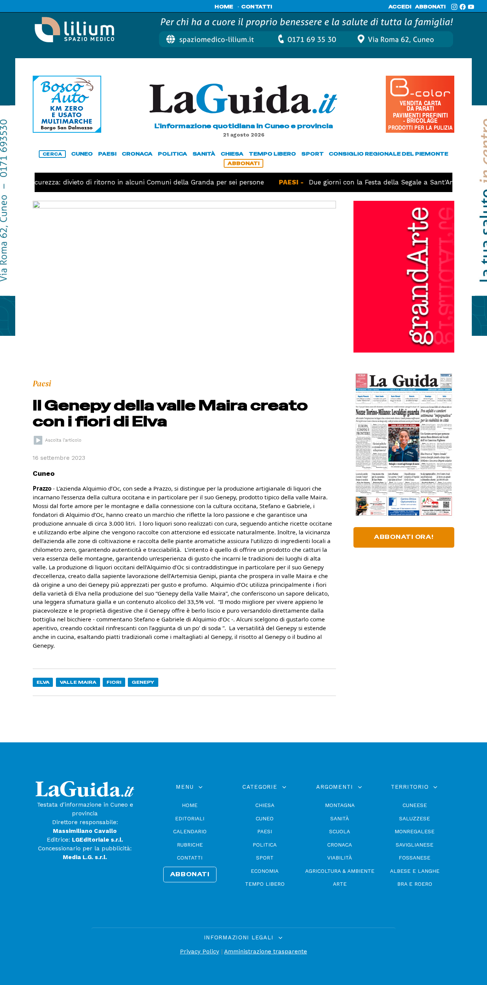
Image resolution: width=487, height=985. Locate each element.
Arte (340, 884)
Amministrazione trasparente (265, 951)
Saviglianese (414, 845)
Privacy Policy (199, 951)
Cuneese (415, 805)
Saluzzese (414, 818)
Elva (43, 682)
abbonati (430, 7)
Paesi (264, 831)
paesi (107, 154)
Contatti (189, 858)
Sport (265, 858)
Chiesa (264, 805)
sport (312, 154)
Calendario (190, 831)
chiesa (232, 154)
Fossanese (414, 858)
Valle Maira (78, 682)
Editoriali (189, 818)
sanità (204, 154)
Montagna (340, 805)
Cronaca (339, 845)
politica (172, 154)
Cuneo (265, 818)
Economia (265, 871)
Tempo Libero (265, 884)
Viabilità (339, 858)
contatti (256, 7)
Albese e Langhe (414, 871)
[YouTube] (471, 7)
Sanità (339, 818)
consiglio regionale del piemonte (388, 154)
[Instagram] (454, 7)
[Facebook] (463, 7)
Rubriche (190, 845)
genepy (143, 682)
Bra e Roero (414, 884)
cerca (52, 154)
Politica (265, 845)
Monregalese (414, 831)
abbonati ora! (404, 537)
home (224, 7)
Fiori (114, 682)
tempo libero (272, 154)
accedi (399, 7)
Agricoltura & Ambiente (339, 871)
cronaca (137, 154)
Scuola (339, 831)
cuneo (82, 154)
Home (189, 805)
